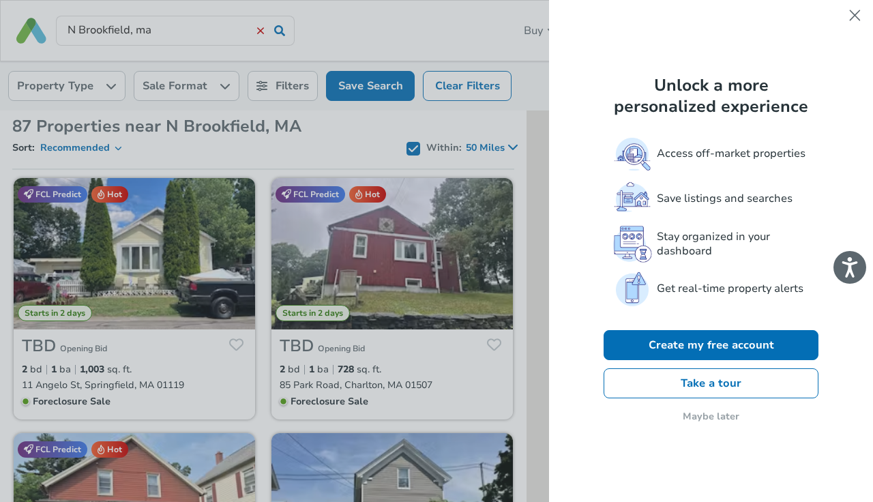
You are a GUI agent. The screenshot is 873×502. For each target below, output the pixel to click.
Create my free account (711, 345)
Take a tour (711, 383)
